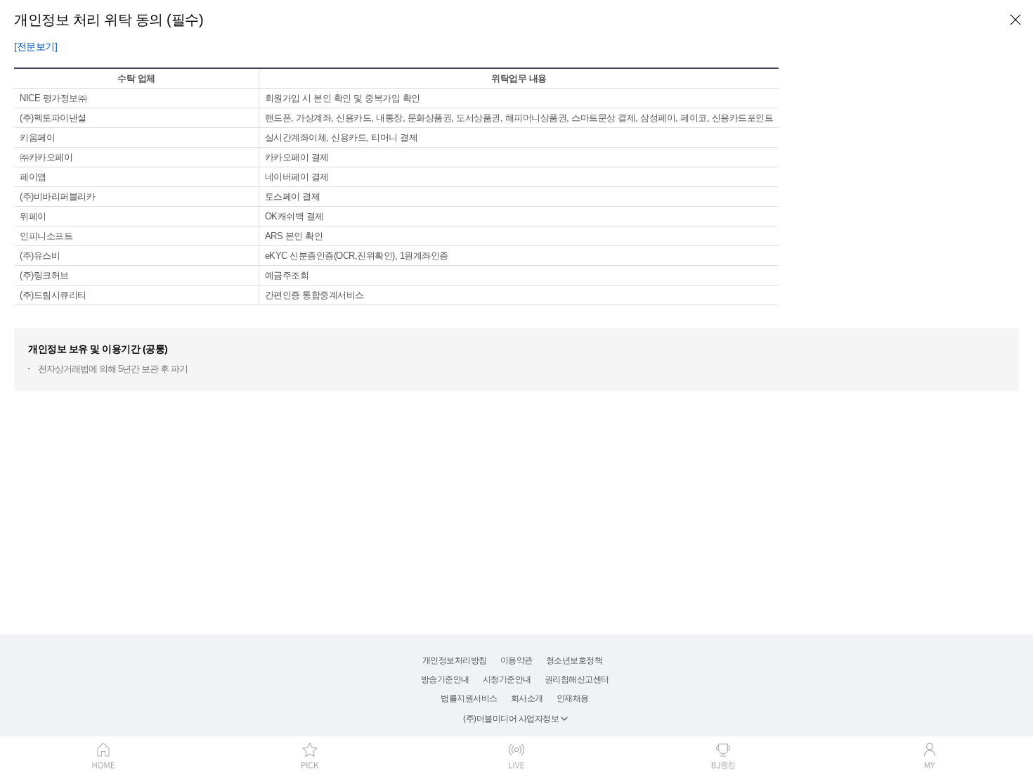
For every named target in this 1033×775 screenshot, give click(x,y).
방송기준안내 (445, 679)
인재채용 (573, 698)
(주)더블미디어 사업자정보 (511, 719)
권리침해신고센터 (577, 679)
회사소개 (527, 698)
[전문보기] (35, 46)
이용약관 (516, 660)
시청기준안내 (507, 679)
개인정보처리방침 (454, 660)
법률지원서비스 (469, 698)
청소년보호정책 (574, 660)
